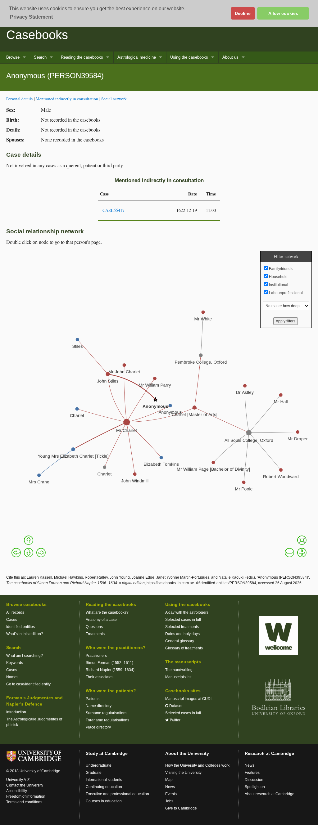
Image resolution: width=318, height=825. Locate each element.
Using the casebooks (189, 57)
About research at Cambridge (269, 794)
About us (230, 57)
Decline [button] (243, 13)
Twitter (174, 720)
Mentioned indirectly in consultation (67, 98)
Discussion (254, 780)
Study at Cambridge (107, 753)
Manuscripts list (178, 677)
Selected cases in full (183, 619)
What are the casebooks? (107, 612)
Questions (94, 627)
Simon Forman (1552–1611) (109, 663)
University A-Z (18, 780)
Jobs (169, 801)
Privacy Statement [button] (31, 17)
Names (12, 677)
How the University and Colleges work (197, 765)
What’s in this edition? (24, 634)
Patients (92, 699)
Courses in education (104, 801)
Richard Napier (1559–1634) (110, 670)
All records (15, 612)
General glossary (179, 641)
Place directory (98, 727)
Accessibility (16, 791)
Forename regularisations (107, 720)
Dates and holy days (182, 634)
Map (169, 780)
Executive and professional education (117, 794)
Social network (114, 98)
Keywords (14, 663)
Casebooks (37, 35)
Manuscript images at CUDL (189, 699)
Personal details (19, 98)
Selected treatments (182, 627)
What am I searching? (24, 655)
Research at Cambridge (269, 753)
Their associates (99, 677)
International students (104, 780)
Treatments (95, 634)
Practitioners (96, 655)
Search (40, 57)
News (170, 787)
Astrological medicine (136, 57)
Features (252, 772)
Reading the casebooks (82, 57)
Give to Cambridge (181, 808)
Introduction (16, 712)
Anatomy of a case (101, 619)
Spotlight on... (256, 787)
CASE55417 (113, 210)
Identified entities (20, 627)
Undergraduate (98, 765)
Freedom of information (25, 796)
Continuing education (104, 787)
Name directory (98, 706)
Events (171, 794)
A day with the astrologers (186, 612)
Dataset (175, 706)
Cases (11, 619)
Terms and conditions (24, 802)
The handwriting (179, 670)
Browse (13, 57)
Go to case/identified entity (28, 684)
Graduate (94, 772)
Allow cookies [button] (283, 13)
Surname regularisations (106, 713)
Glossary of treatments (184, 648)
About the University (187, 753)
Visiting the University (183, 772)
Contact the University (24, 785)
